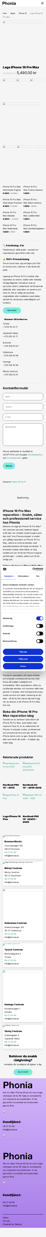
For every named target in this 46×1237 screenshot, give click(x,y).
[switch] (39, 626)
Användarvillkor (14, 458)
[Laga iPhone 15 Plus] (12, 803)
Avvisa (23, 666)
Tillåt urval (23, 659)
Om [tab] (37, 576)
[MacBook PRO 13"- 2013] (12, 771)
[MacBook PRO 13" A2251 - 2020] (32, 803)
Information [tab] (23, 576)
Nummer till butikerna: (16, 319)
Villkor (6, 1217)
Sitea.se (18, 1224)
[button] (42, 3)
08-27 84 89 (9, 1126)
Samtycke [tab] (8, 576)
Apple (12, 13)
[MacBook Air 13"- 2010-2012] (32, 771)
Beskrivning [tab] (23, 498)
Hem (5, 13)
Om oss (6, 1221)
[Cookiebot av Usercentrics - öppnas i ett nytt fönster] (32, 569)
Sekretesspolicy (35, 454)
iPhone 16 (23, 13)
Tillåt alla (23, 652)
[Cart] (38, 3)
